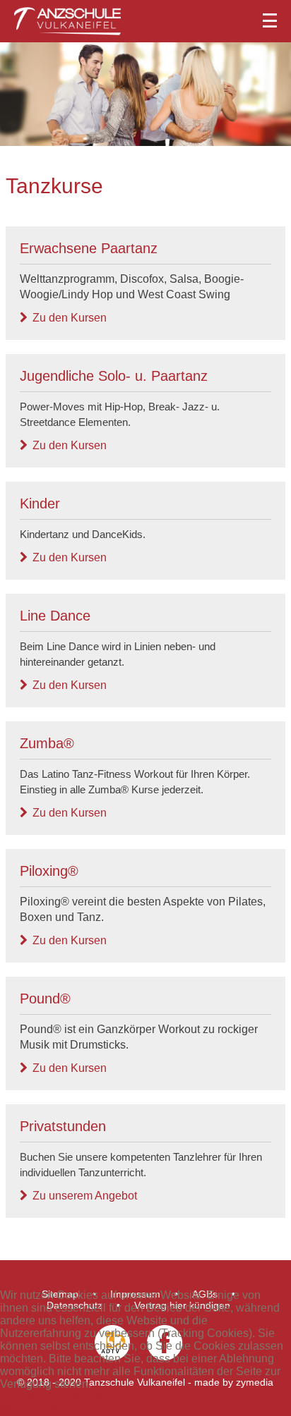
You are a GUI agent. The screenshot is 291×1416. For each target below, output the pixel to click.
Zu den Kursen (69, 318)
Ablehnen (86, 1397)
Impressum (140, 1409)
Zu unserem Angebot (84, 1196)
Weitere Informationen (55, 1409)
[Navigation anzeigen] (145, 17)
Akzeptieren (30, 1397)
